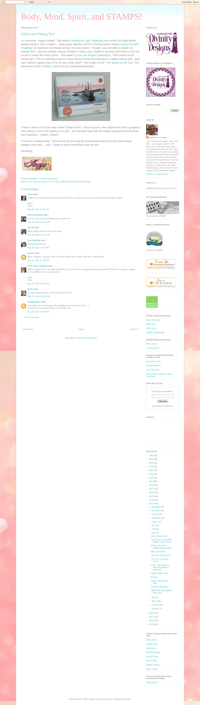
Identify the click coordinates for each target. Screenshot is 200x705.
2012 (151, 613)
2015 (151, 496)
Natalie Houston (153, 665)
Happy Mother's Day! (160, 573)
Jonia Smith (151, 648)
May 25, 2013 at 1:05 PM (38, 247)
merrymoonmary (105, 699)
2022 (151, 470)
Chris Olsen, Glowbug (38, 266)
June (154, 529)
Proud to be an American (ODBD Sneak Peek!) (161, 541)
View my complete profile (156, 174)
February (156, 605)
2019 (151, 481)
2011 (151, 617)
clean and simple (40, 182)
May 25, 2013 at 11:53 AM (39, 235)
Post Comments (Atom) (87, 338)
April (154, 597)
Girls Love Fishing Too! (160, 555)
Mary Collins (151, 661)
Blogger (127, 699)
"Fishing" (47, 66)
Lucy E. (31, 253)
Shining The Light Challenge (79, 182)
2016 (151, 492)
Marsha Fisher (152, 656)
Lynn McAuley (34, 240)
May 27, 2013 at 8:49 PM (38, 284)
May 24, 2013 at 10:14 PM (39, 222)
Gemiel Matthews (153, 365)
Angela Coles (151, 644)
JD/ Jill (31, 227)
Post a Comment (32, 317)
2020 (151, 478)
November (156, 510)
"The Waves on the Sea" (119, 62)
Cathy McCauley (153, 320)
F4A (50, 182)
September (156, 518)
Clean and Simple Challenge (91, 55)
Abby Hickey (151, 640)
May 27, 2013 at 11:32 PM (39, 296)
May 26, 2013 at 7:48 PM (38, 260)
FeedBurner (168, 406)
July (154, 525)
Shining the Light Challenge (87, 40)
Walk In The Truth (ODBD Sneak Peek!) (161, 547)
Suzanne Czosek (153, 361)
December (156, 507)
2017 (151, 489)
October (155, 514)
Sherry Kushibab (35, 215)
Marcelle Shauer (153, 652)
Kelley (30, 289)
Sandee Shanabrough (155, 332)
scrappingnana (34, 302)
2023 (151, 467)
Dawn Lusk (150, 324)
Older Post (134, 329)
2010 (151, 620)
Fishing (56, 182)
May (154, 533)
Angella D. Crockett (157, 137)
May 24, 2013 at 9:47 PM (38, 209)
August (155, 522)
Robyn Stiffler (152, 669)
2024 (151, 463)
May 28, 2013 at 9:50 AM (38, 312)
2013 (151, 503)
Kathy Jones (151, 328)
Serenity (154, 577)
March (154, 601)
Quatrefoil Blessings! (160, 587)
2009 (151, 624)
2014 (151, 500)
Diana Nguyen (91, 127)
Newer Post (28, 329)
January (155, 608)
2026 (151, 455)
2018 (151, 485)
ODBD (63, 182)
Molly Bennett (152, 682)
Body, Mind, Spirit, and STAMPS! (81, 16)
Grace (30, 194)
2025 (151, 459)
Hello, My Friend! (158, 552)
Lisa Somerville (152, 348)
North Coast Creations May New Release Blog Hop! (160, 567)
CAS (30, 182)
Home (81, 329)
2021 (151, 474)
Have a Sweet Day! (159, 536)
